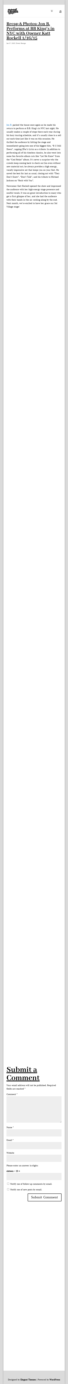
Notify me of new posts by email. (26, 1189)
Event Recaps (21, 43)
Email (9, 1140)
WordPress (54, 1379)
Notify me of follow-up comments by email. (31, 1184)
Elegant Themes (28, 1379)
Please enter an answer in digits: (22, 1165)
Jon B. (9, 125)
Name (10, 1127)
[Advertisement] (34, 88)
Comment (11, 1094)
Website (10, 1153)
